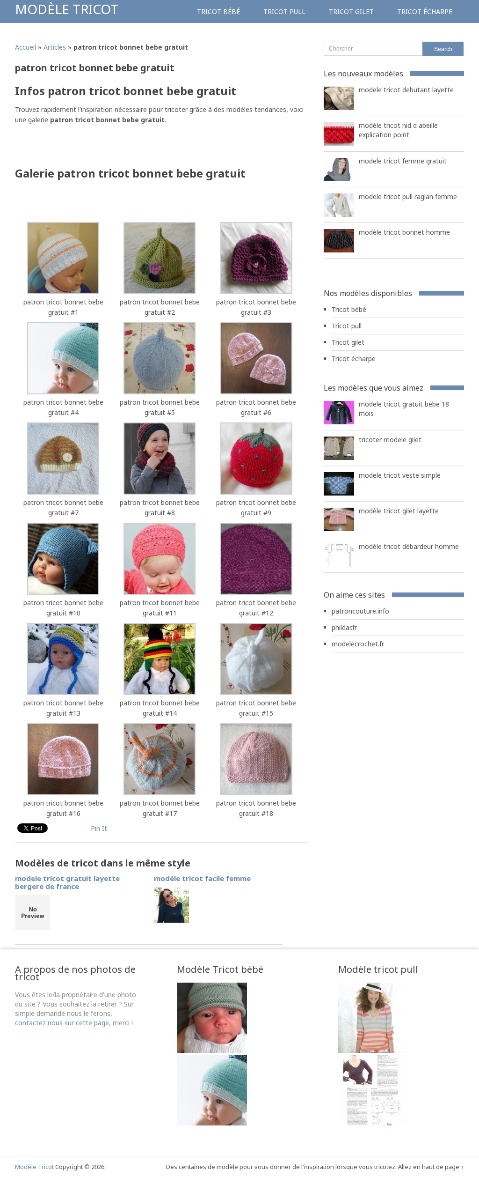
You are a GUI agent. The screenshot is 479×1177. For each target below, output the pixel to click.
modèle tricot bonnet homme (404, 232)
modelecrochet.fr (358, 643)
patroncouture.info (360, 611)
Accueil (25, 47)
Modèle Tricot (66, 9)
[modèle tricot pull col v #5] (373, 1050)
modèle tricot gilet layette (399, 510)
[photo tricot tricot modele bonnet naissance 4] (212, 1122)
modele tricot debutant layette (406, 89)
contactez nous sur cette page (62, 1022)
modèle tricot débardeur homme (409, 546)
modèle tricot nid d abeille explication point (398, 130)
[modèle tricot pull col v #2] (373, 1122)
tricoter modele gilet (390, 439)
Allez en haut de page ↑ (431, 1166)
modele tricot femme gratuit (403, 160)
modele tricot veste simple (400, 475)
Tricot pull (284, 11)
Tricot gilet (351, 11)
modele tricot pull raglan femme (408, 196)
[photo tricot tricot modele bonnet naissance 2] (212, 1050)
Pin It (99, 828)
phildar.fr (344, 627)
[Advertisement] (124, 148)
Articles (55, 47)
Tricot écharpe (424, 11)
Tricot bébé (218, 11)
